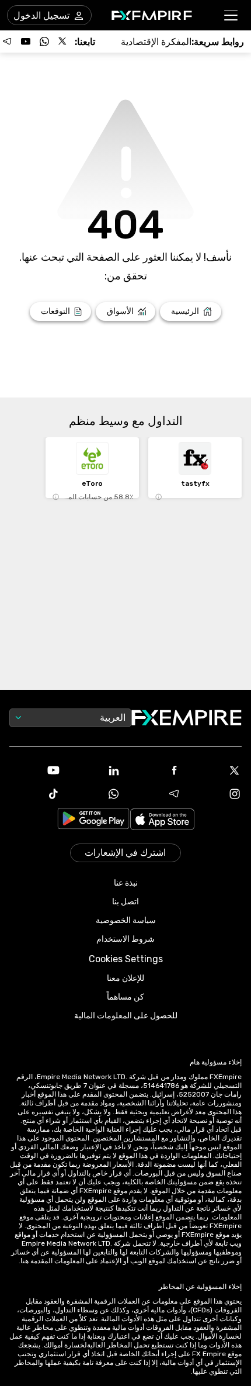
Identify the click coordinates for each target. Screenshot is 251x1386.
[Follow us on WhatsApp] (44, 41)
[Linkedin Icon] (95, 770)
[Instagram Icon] (216, 794)
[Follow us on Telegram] (7, 41)
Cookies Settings (126, 959)
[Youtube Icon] (35, 770)
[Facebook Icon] (156, 770)
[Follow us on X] (63, 41)
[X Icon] (216, 770)
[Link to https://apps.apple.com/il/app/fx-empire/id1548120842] (162, 820)
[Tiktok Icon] (35, 794)
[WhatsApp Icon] (95, 794)
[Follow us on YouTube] (26, 41)
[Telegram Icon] (156, 794)
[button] (231, 15)
